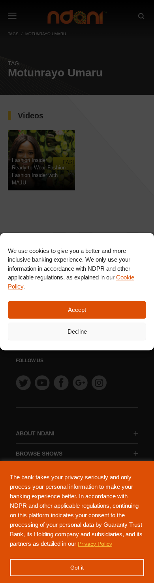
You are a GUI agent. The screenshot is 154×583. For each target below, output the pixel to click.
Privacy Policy (95, 544)
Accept (77, 309)
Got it (77, 567)
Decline (77, 331)
